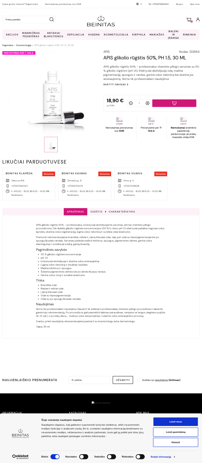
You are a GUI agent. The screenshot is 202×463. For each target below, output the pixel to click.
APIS (106, 52)
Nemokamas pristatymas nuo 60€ (63, 4)
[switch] (83, 456)
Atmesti (175, 442)
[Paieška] (51, 19)
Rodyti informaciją (161, 456)
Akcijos (179, 4)
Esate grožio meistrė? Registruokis (20, 4)
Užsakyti (123, 380)
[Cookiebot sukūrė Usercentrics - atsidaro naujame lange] (20, 456)
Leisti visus (175, 421)
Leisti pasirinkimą (175, 432)
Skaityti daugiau (114, 84)
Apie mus (195, 4)
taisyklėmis (161, 380)
